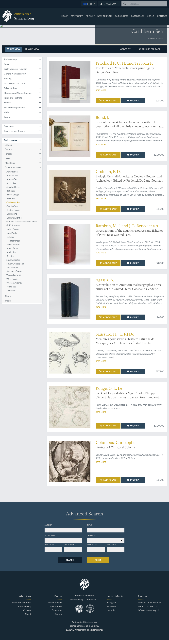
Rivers (8, 296)
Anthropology (10, 59)
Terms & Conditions (21, 602)
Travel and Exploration (14, 107)
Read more (101, 90)
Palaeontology (10, 88)
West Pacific (12, 279)
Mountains (10, 162)
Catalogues (137, 16)
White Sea (11, 286)
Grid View (33, 49)
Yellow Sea (11, 290)
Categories (76, 16)
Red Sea (10, 256)
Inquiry (134, 100)
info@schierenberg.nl (148, 610)
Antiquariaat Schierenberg (84, 622)
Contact (162, 16)
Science (7, 102)
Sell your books (55, 602)
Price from (50, 544)
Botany (7, 64)
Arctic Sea (11, 183)
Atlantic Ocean (13, 187)
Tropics (8, 300)
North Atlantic (13, 244)
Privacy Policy (24, 606)
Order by (125, 49)
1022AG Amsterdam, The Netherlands (84, 629)
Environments (10, 140)
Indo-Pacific (11, 232)
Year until (112, 544)
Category (91, 535)
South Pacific (12, 267)
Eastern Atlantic (13, 217)
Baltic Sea (10, 190)
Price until (69, 544)
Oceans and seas (13, 167)
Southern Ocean (13, 271)
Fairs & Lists (121, 16)
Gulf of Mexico (13, 225)
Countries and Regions (14, 131)
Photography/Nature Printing (18, 93)
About (150, 16)
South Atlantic (13, 259)
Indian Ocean (12, 229)
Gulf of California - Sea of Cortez (21, 221)
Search (70, 560)
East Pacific (11, 213)
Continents (9, 126)
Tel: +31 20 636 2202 (148, 606)
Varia (6, 112)
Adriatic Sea (11, 171)
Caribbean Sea (13, 202)
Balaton (8, 144)
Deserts (8, 149)
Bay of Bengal (12, 194)
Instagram (111, 602)
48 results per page (150, 49)
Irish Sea (10, 236)
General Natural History (15, 73)
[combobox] (89, 3)
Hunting (8, 78)
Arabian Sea (11, 179)
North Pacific (12, 248)
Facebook (111, 606)
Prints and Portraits (13, 97)
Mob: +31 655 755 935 (149, 602)
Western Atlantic (14, 282)
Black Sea (10, 198)
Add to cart (110, 100)
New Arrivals (105, 16)
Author (48, 525)
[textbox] (89, 3)
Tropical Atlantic (13, 275)
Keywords (50, 535)
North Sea (11, 252)
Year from (92, 544)
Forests (8, 153)
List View (15, 49)
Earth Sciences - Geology (15, 68)
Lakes (7, 158)
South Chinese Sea (15, 263)
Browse (90, 16)
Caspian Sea (11, 206)
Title (89, 525)
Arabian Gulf (12, 175)
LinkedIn (111, 610)
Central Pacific (13, 209)
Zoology (8, 117)
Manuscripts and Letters (15, 83)
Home (64, 16)
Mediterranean (13, 240)
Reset (98, 560)
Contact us (91, 599)
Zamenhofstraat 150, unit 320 (84, 625)
